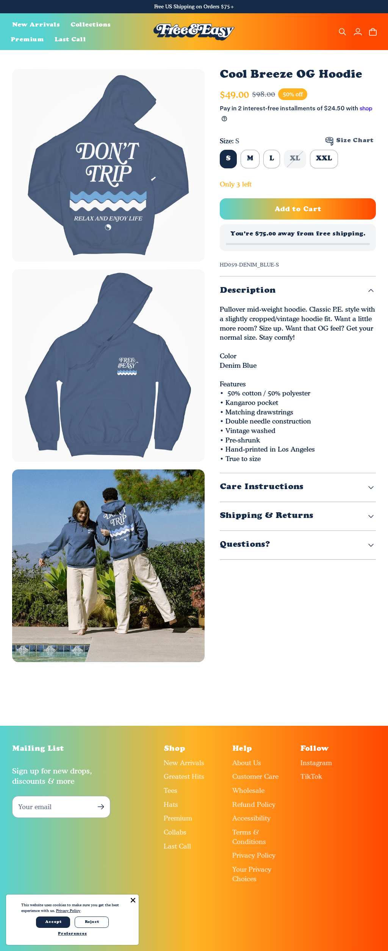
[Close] (133, 900)
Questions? (245, 544)
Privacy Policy (253, 855)
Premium (178, 818)
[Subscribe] (100, 806)
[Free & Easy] (194, 31)
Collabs (175, 832)
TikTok (311, 776)
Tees (170, 790)
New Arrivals (184, 763)
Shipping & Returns (266, 515)
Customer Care (255, 776)
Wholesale (248, 790)
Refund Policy (253, 804)
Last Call (177, 846)
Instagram (316, 763)
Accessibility (251, 818)
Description (247, 290)
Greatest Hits (184, 776)
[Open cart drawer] (372, 31)
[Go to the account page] (357, 31)
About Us (246, 763)
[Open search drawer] (342, 31)
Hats (171, 804)
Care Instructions (262, 487)
